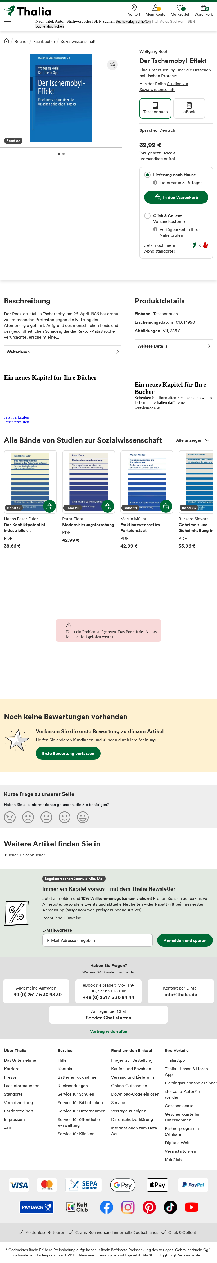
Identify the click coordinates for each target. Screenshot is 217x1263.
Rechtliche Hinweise (61, 917)
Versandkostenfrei (158, 158)
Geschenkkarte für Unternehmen (182, 1117)
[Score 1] (10, 817)
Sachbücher (34, 855)
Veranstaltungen (180, 1151)
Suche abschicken (49, 26)
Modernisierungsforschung (88, 499)
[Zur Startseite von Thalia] (30, 10)
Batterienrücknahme (77, 1077)
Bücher (21, 41)
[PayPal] (193, 1185)
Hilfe (62, 1060)
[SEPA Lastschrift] (83, 1185)
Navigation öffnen (8, 24)
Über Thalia (15, 1050)
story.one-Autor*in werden (182, 1094)
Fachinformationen (21, 1085)
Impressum (14, 1119)
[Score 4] (64, 817)
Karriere (12, 1068)
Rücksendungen (73, 1085)
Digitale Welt (177, 1142)
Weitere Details (152, 346)
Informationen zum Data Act (134, 1130)
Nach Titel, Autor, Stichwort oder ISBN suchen (75, 21)
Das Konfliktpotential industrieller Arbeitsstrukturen (30, 499)
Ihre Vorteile (177, 1050)
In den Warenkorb (180, 197)
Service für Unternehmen (82, 1111)
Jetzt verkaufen (16, 417)
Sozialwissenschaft (78, 41)
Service (65, 1050)
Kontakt (65, 1068)
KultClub (173, 1159)
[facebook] (106, 1208)
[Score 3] (46, 817)
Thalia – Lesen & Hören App (186, 1071)
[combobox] (147, 175)
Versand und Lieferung (132, 1077)
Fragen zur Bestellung (131, 1060)
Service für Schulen (76, 1094)
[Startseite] (6, 40)
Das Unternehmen (21, 1060)
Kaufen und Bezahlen (131, 1068)
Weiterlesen (18, 352)
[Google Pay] (123, 1185)
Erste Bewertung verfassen (68, 753)
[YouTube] (191, 1208)
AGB (8, 1127)
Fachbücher (44, 41)
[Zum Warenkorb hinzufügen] (49, 506)
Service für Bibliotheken (80, 1102)
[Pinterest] (149, 1208)
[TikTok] (170, 1208)
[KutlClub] (77, 1208)
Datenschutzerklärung (132, 1119)
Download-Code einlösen (135, 1094)
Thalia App (175, 1060)
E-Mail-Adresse (57, 930)
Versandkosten (190, 1254)
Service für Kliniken (76, 1133)
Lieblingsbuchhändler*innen (189, 1083)
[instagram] (128, 1208)
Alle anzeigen (189, 440)
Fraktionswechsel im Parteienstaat (146, 499)
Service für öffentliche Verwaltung (79, 1122)
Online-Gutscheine (129, 1085)
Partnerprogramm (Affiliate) (182, 1131)
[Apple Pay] (157, 1185)
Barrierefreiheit (18, 1111)
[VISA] (19, 1185)
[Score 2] (28, 817)
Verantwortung (18, 1102)
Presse (10, 1077)
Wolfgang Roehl (154, 51)
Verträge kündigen (128, 1111)
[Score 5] (83, 817)
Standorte (13, 1094)
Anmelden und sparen (185, 940)
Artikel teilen (112, 65)
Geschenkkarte (179, 1105)
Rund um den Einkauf (131, 1050)
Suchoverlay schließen (133, 22)
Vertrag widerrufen (108, 1031)
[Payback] (36, 1208)
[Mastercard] (47, 1185)
